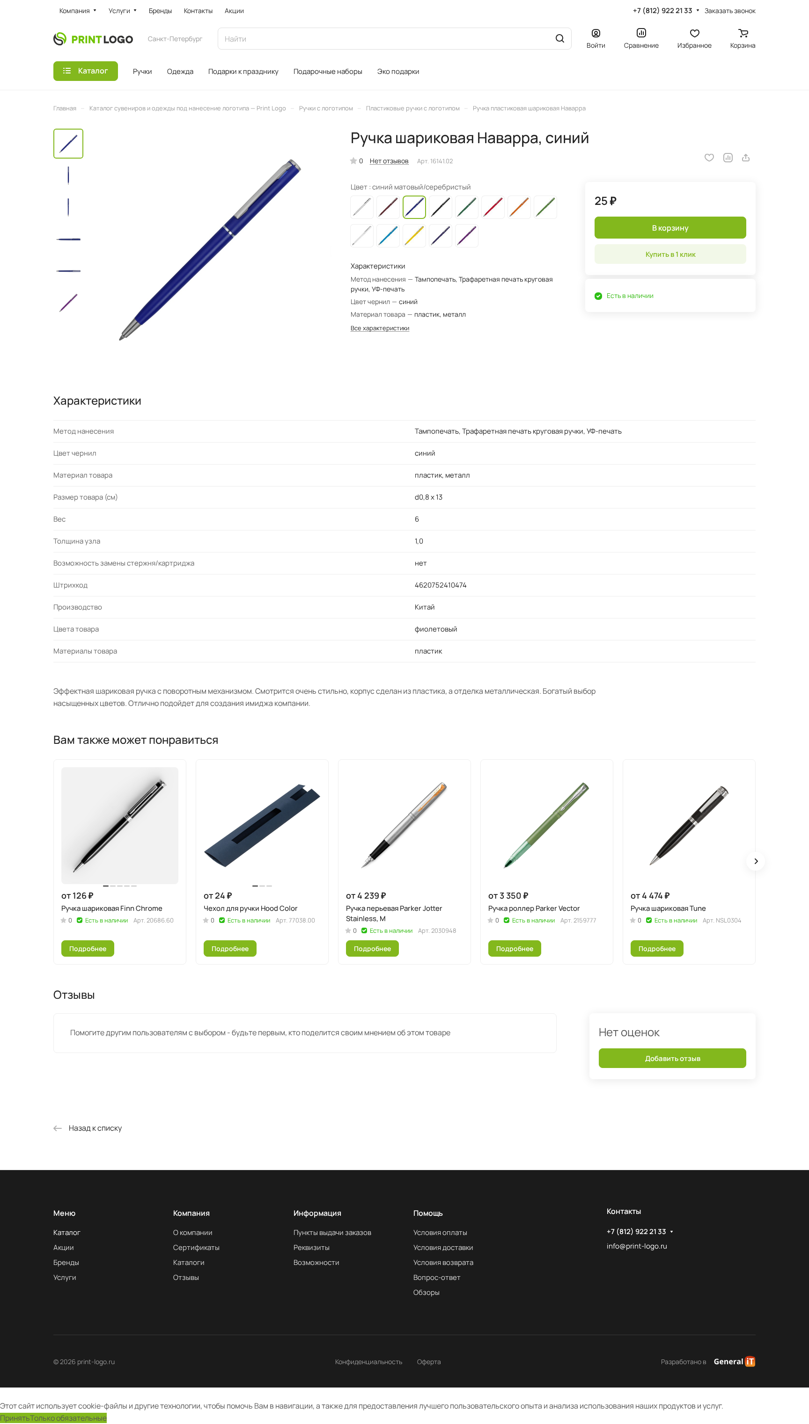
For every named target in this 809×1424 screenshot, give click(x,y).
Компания (191, 1213)
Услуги (64, 1277)
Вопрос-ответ (437, 1277)
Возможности (316, 1262)
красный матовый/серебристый (493, 207)
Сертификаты (196, 1247)
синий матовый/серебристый (414, 207)
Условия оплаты (440, 1232)
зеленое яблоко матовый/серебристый (545, 207)
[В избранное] (709, 157)
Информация (317, 1213)
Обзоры (426, 1292)
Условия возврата (443, 1262)
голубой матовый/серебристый (388, 236)
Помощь (428, 1213)
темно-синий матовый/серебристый (440, 236)
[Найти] (560, 39)
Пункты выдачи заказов (332, 1232)
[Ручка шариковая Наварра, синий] (210, 250)
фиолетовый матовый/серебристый (467, 236)
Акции (63, 1247)
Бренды (66, 1262)
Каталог (67, 1232)
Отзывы (186, 1277)
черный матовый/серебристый (440, 207)
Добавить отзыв (672, 1058)
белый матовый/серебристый (362, 236)
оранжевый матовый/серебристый (519, 207)
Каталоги (189, 1262)
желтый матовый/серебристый (414, 236)
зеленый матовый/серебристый (467, 207)
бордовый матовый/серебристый (388, 207)
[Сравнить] (728, 157)
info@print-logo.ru (637, 1246)
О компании (193, 1232)
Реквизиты (312, 1247)
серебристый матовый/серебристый (362, 207)
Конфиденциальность (368, 1361)
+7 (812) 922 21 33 (662, 11)
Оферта (429, 1361)
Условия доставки (443, 1247)
